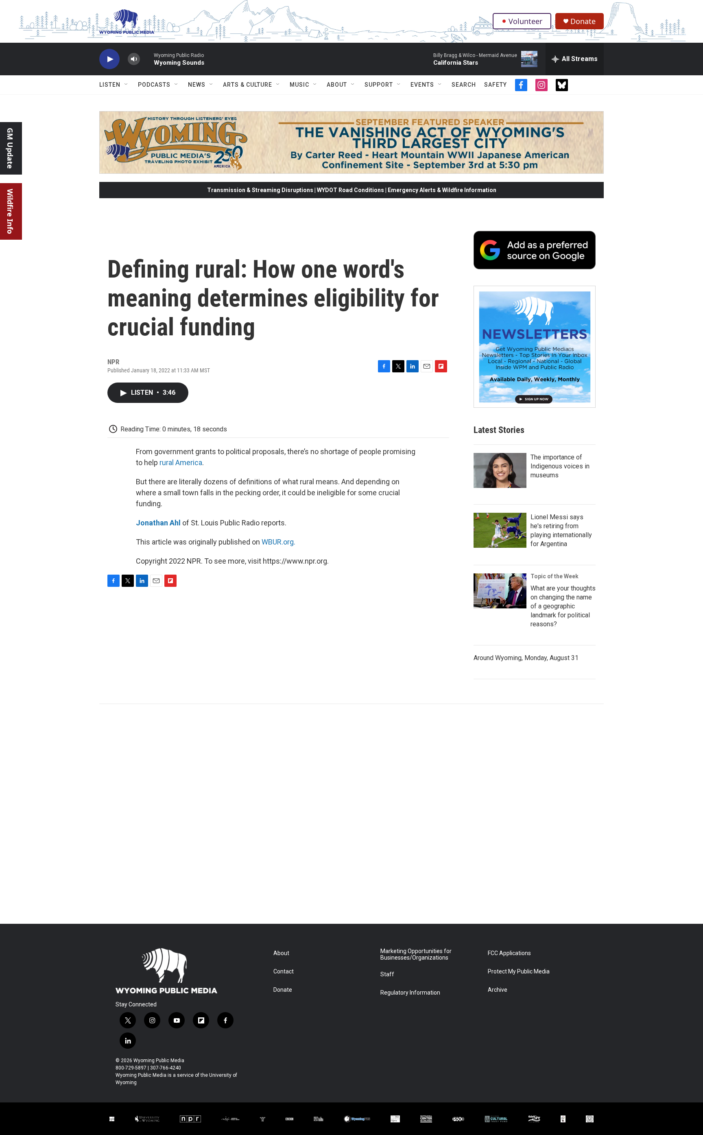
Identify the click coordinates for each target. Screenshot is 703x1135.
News (196, 84)
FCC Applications (509, 953)
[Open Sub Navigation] (126, 84)
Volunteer (525, 21)
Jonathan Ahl (158, 522)
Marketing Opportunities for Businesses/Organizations (416, 954)
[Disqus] (351, 814)
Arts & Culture (247, 84)
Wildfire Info (10, 211)
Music (299, 84)
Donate (583, 21)
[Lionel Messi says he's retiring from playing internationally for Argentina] (500, 530)
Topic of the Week (555, 576)
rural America (180, 462)
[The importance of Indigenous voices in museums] (500, 470)
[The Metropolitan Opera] (395, 1118)
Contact (283, 972)
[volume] (134, 59)
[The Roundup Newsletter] (534, 346)
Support (379, 84)
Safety (495, 84)
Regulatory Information (410, 993)
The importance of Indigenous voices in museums (560, 466)
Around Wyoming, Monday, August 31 (526, 658)
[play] (109, 59)
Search (464, 84)
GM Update (10, 148)
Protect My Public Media (519, 972)
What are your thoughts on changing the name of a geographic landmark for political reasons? (563, 606)
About (337, 84)
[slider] (147, 59)
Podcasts (154, 84)
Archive (497, 990)
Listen (109, 84)
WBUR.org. (278, 542)
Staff (387, 974)
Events (422, 84)
